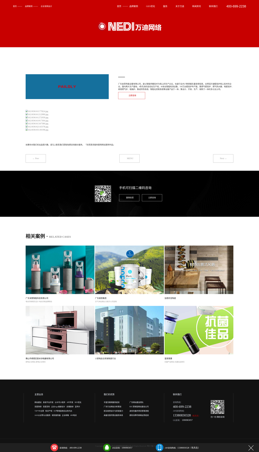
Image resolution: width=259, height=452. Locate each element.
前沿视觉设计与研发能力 (113, 411)
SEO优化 (78, 402)
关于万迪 (179, 6)
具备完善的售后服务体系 (113, 415)
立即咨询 (132, 95)
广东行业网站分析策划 (112, 407)
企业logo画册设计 (58, 407)
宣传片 (77, 407)
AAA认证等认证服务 (42, 415)
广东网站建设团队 (137, 402)
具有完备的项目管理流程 (139, 411)
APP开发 (70, 402)
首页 (15, 6)
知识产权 (48, 411)
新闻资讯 (196, 6)
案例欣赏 (130, 198)
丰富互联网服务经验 (112, 402)
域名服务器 (56, 415)
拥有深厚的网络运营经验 (139, 415)
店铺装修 (70, 407)
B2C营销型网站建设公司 (139, 407)
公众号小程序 (60, 402)
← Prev (36, 158)
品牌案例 (29, 6)
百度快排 (38, 407)
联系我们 (213, 6)
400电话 (73, 415)
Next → (223, 158)
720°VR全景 (39, 411)
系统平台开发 (48, 402)
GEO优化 (150, 6)
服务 (165, 6)
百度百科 (46, 407)
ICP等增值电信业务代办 (63, 411)
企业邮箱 (65, 415)
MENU (130, 158)
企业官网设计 (46, 6)
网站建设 (38, 402)
